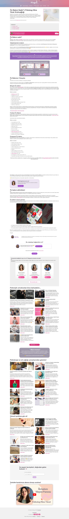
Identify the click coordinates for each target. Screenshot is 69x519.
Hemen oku (12, 306)
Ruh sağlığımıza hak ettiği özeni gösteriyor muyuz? (51, 372)
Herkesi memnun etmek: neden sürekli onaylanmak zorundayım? (51, 326)
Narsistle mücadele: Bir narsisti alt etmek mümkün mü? (52, 309)
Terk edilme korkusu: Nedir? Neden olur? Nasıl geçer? (52, 318)
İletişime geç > (20, 185)
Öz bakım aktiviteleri (15, 28)
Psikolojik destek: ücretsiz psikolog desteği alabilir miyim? (26, 326)
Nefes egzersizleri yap (15, 131)
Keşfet (56, 33)
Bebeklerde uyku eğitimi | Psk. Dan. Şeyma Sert (26, 399)
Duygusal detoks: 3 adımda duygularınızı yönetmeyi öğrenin (51, 381)
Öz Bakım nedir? (15, 26)
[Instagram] (36, 514)
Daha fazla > (33, 344)
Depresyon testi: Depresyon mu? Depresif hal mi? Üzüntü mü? (26, 407)
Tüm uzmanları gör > (34, 282)
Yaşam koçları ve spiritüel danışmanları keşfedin (34, 355)
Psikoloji (30, 5)
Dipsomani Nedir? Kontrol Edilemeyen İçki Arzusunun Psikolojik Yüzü (50, 446)
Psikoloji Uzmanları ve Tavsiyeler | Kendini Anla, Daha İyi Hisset (21, 372)
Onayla (34, 477)
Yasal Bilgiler (34, 512)
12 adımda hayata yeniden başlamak (50, 300)
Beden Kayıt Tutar (55, 115)
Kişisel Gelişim (25, 5)
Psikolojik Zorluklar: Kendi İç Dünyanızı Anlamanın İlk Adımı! (21, 300)
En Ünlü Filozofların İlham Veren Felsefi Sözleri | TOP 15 (51, 437)
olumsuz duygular (20, 87)
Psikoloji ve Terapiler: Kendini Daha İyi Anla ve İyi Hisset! (52, 363)
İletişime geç (21, 277)
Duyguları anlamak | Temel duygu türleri (17, 110)
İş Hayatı (44, 5)
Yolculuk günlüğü (19, 197)
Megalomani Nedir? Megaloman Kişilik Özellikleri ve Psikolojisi (20, 428)
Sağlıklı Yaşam (36, 5)
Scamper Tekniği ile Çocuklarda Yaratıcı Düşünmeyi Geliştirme (26, 456)
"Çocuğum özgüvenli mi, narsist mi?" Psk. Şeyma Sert (51, 390)
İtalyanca (43, 516)
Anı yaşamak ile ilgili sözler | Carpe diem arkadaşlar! (27, 446)
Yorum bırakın (34, 253)
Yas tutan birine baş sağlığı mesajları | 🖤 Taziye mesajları (51, 419)
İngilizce (34, 516)
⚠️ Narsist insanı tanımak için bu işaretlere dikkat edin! (26, 335)
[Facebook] (34, 514)
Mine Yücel (18, 20)
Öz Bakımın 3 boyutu (15, 27)
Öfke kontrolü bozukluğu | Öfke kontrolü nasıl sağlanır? (26, 318)
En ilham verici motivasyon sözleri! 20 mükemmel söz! (26, 437)
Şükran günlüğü (14, 153)
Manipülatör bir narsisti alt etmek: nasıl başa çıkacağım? (26, 309)
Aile (48, 5)
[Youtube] (38, 514)
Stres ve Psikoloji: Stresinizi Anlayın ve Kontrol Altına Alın (51, 291)
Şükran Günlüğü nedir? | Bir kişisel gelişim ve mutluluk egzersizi (51, 399)
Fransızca (38, 516)
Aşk (41, 5)
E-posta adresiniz (27, 472)
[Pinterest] (39, 514)
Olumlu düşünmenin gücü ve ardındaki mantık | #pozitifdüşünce (26, 381)
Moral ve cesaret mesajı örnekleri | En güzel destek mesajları (52, 428)
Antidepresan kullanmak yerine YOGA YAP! (26, 390)
